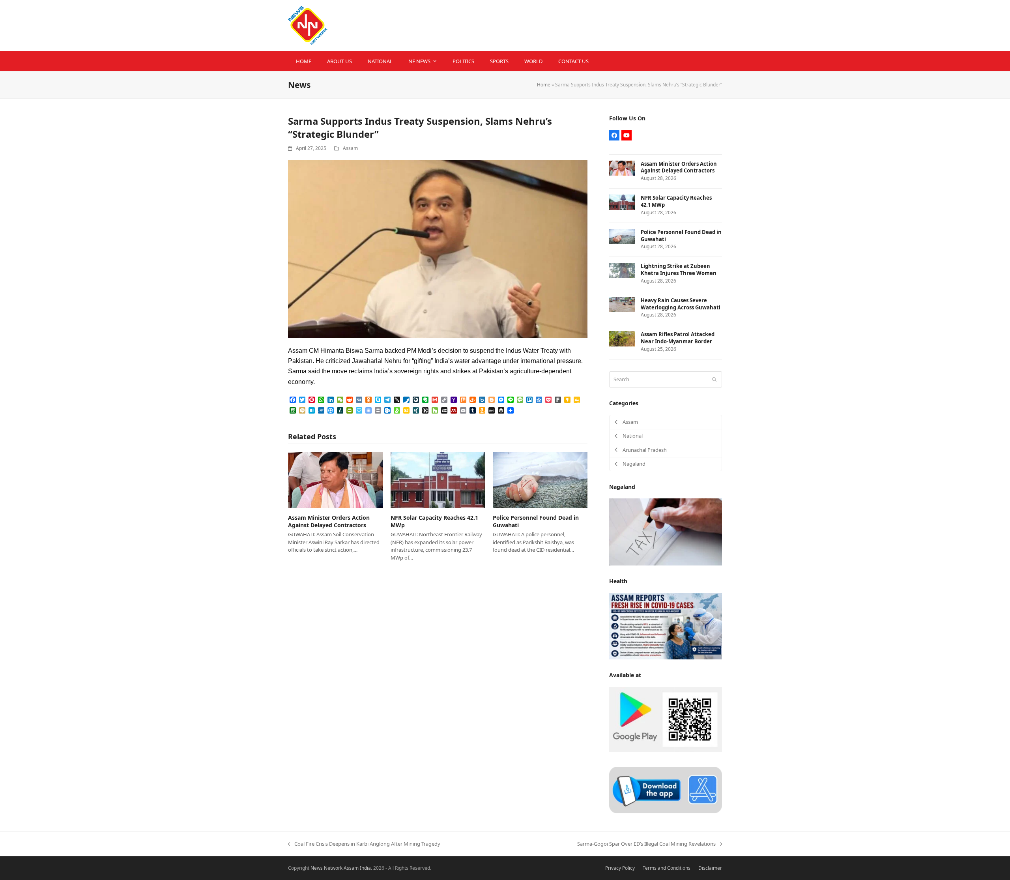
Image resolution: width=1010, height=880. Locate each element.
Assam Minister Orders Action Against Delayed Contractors (329, 521)
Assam (350, 148)
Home (543, 84)
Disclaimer (710, 868)
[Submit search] (714, 379)
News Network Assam (334, 868)
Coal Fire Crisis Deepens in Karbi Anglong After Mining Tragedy (364, 844)
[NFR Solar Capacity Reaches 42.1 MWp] (438, 479)
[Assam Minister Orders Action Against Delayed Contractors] (335, 479)
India (365, 868)
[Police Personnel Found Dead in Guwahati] (540, 479)
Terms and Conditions (666, 868)
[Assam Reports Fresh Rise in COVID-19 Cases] (665, 625)
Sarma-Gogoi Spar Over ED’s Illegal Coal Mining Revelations (646, 844)
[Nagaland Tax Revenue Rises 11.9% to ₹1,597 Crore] (665, 531)
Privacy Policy (620, 868)
